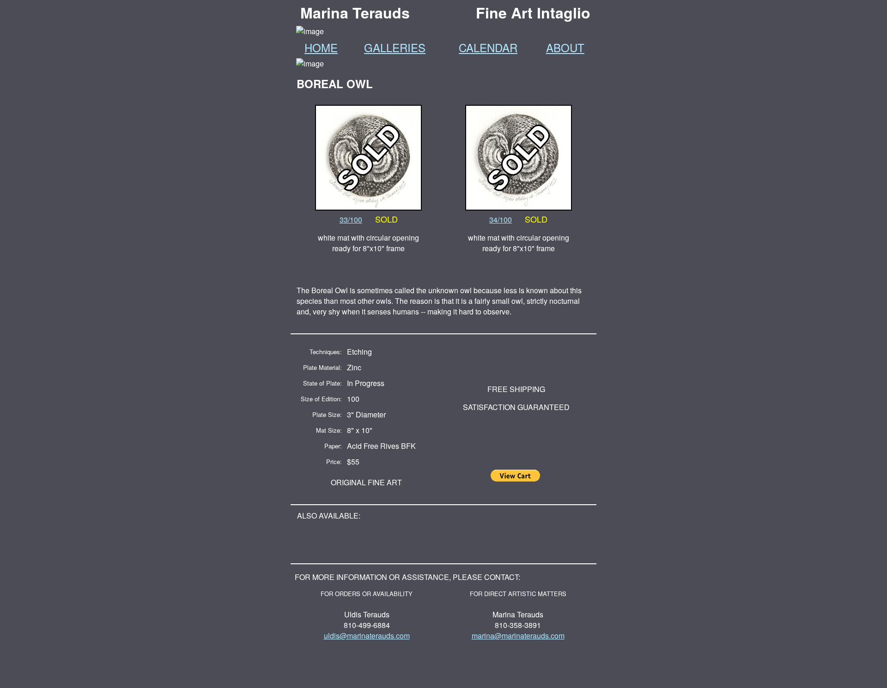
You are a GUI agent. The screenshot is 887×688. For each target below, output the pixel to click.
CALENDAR (488, 47)
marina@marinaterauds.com (518, 635)
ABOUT (565, 47)
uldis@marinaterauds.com (367, 635)
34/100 (500, 219)
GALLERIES (394, 47)
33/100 (351, 219)
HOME (321, 47)
